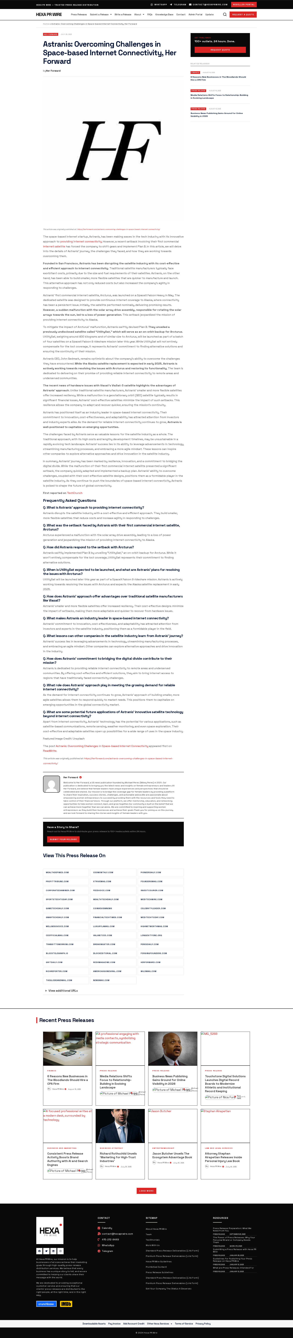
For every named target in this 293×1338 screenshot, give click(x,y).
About (137, 14)
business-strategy (111, 1148)
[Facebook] (39, 1251)
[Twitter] (46, 1251)
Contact (180, 14)
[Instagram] (60, 1251)
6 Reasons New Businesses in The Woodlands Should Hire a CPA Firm (67, 1080)
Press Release (108, 1071)
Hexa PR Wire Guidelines (159, 1261)
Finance (51, 1071)
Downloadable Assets (94, 1323)
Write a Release (123, 14)
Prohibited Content (156, 1267)
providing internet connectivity (81, 241)
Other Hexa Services (158, 1323)
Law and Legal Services (219, 1148)
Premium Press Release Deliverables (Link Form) (172, 1256)
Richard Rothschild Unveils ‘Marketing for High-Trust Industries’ (118, 1157)
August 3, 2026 (242, 1097)
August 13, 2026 (189, 1090)
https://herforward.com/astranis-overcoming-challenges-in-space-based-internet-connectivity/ (118, 229)
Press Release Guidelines (159, 1272)
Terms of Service (184, 1323)
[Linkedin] (53, 1251)
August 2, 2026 (84, 1171)
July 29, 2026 (126, 1167)
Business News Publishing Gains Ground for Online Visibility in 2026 (170, 1080)
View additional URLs (63, 990)
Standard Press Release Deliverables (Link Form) (172, 1250)
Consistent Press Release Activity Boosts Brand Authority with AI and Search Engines (67, 1159)
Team (149, 1234)
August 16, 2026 (74, 1089)
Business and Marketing (61, 1148)
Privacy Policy (203, 1323)
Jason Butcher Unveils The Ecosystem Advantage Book (172, 1155)
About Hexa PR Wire (156, 1229)
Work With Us (153, 1245)
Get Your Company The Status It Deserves (168, 1288)
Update (209, 14)
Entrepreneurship (163, 1148)
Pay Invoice (114, 1323)
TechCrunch (74, 493)
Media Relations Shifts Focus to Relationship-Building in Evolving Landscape (116, 1081)
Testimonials (153, 1239)
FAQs (149, 14)
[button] (113, 991)
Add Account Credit (133, 1323)
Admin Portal (195, 14)
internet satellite (54, 246)
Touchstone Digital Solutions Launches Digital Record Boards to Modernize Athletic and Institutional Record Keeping (225, 1083)
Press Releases (79, 14)
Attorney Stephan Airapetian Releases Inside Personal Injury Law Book (223, 1157)
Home (46, 24)
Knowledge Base (164, 14)
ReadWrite (49, 751)
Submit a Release (99, 14)
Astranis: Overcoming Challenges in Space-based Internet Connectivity (102, 746)
